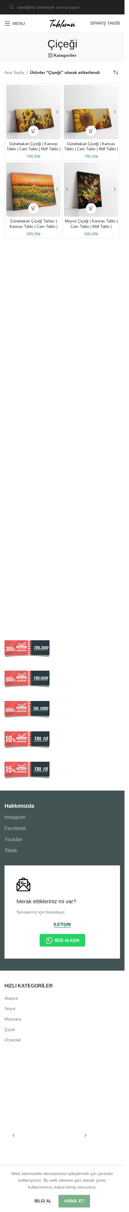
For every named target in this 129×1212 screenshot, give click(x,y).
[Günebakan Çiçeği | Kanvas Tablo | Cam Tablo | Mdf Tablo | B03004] (91, 112)
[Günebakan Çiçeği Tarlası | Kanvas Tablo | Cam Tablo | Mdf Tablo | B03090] (33, 189)
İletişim (62, 924)
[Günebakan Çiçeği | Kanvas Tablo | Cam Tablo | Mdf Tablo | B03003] (33, 112)
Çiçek (9, 1029)
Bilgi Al (43, 1201)
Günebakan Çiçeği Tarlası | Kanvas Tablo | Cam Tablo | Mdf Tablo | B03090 (33, 226)
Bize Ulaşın (67, 940)
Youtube (13, 839)
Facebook (15, 828)
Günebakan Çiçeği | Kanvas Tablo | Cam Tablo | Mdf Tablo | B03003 (33, 149)
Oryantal (12, 1039)
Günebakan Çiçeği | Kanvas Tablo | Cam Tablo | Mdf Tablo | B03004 (91, 149)
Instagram (15, 817)
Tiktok (10, 850)
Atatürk (11, 998)
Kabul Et (74, 1201)
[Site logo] (62, 23)
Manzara (12, 1019)
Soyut (9, 1008)
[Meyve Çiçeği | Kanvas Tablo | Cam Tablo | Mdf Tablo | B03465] (91, 189)
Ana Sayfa (14, 72)
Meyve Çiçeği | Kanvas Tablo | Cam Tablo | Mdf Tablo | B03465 (91, 226)
